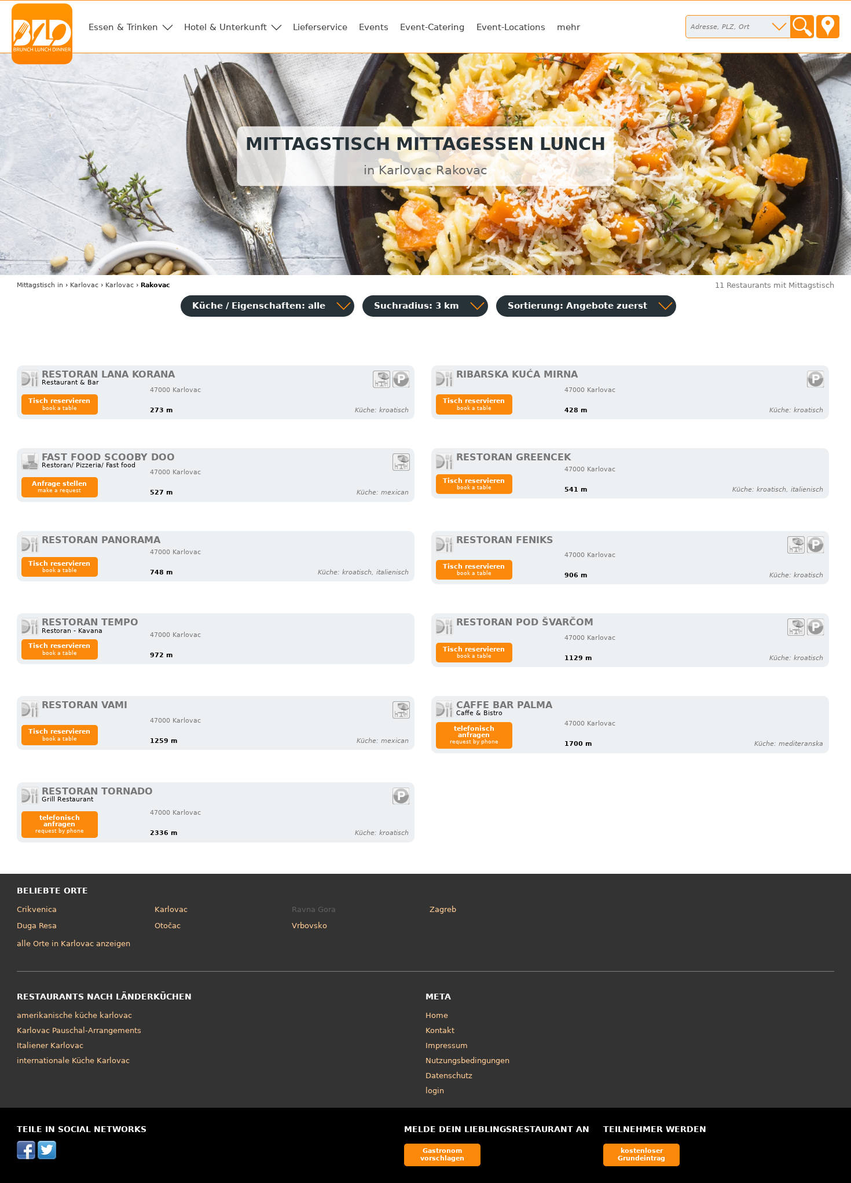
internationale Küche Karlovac (73, 1060)
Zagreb (443, 909)
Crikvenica (37, 909)
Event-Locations (510, 27)
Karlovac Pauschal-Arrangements (79, 1030)
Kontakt (440, 1030)
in (40, 285)
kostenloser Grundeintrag (641, 1154)
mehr (568, 27)
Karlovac (171, 909)
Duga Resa (37, 925)
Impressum (447, 1045)
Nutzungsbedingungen (467, 1060)
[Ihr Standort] (827, 26)
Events (373, 27)
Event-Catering (432, 27)
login (435, 1090)
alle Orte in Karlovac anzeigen (73, 943)
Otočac (168, 925)
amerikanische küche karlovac (74, 1015)
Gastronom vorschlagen (442, 1154)
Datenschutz (449, 1075)
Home (437, 1015)
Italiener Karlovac (50, 1045)
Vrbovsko (309, 925)
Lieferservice (320, 27)
